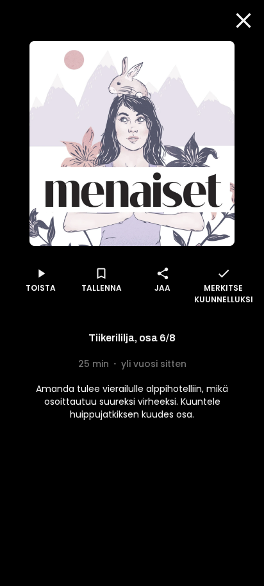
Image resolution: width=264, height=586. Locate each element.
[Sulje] (243, 20)
